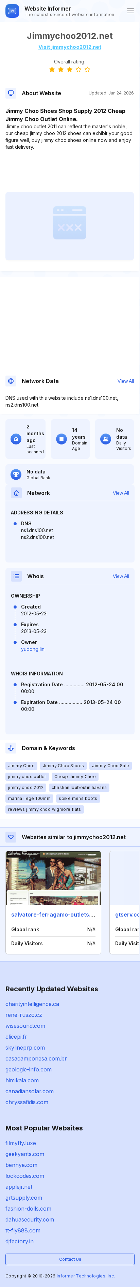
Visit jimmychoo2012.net (69, 47)
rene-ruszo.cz (23, 1014)
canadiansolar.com (29, 1091)
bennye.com (21, 1164)
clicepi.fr (16, 1036)
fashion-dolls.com (28, 1208)
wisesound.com (25, 1025)
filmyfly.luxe (20, 1143)
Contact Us (70, 1259)
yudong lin (33, 649)
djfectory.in (19, 1241)
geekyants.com (24, 1154)
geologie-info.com (28, 1069)
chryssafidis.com (26, 1102)
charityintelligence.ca (32, 1003)
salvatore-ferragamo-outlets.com (56, 914)
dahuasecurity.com (29, 1219)
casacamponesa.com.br (36, 1058)
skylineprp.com (25, 1047)
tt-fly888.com (22, 1230)
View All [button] (126, 381)
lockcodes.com (24, 1175)
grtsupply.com (23, 1197)
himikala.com (22, 1080)
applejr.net (18, 1186)
